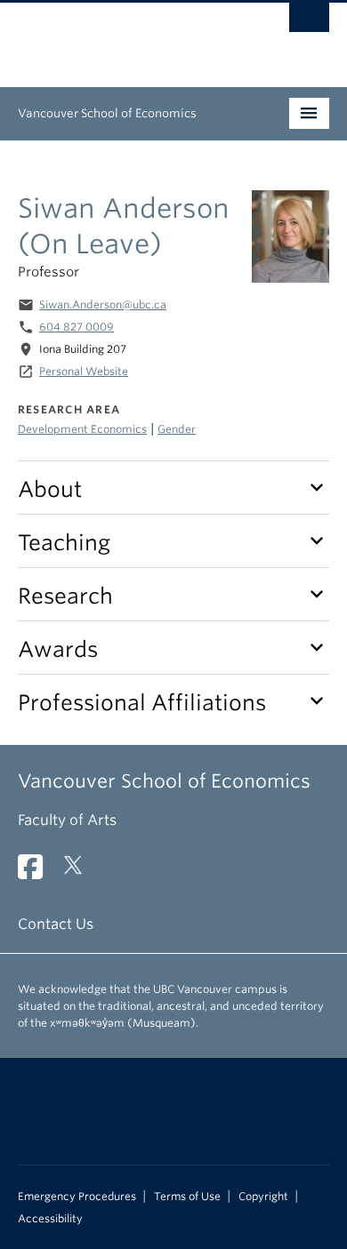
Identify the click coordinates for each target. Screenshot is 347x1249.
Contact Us (55, 924)
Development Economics (82, 429)
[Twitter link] (80, 872)
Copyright (263, 1196)
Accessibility (50, 1219)
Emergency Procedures (77, 1196)
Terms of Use (187, 1196)
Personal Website (83, 371)
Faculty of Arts (67, 820)
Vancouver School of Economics (107, 113)
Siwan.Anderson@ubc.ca (102, 304)
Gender (176, 429)
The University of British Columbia (127, 36)
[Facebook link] (37, 872)
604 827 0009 (76, 326)
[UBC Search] (309, 22)
